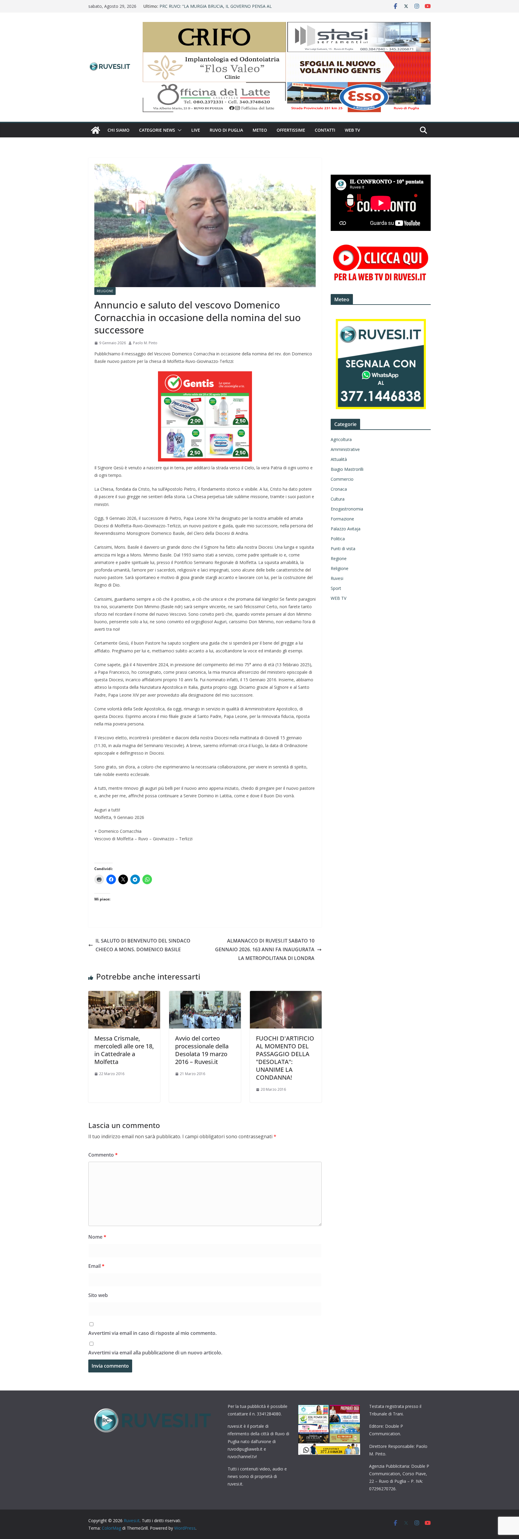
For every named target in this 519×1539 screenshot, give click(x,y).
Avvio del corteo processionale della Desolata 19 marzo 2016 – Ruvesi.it (202, 1050)
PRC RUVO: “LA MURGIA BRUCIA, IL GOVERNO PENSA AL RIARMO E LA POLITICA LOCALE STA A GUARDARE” (215, 9)
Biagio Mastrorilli (347, 469)
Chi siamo (118, 130)
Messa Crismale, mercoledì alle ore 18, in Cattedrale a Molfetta (124, 1050)
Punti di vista (343, 548)
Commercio (342, 479)
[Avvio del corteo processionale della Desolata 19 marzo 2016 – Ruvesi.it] (205, 995)
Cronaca (339, 489)
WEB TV (352, 130)
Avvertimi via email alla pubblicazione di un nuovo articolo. (155, 1352)
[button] (178, 130)
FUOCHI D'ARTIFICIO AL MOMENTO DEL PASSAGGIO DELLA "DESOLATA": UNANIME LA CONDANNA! (285, 1057)
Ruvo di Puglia (226, 130)
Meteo (260, 130)
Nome (97, 1237)
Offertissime (291, 130)
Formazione (342, 519)
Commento (103, 1154)
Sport (336, 588)
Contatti (325, 130)
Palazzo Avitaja (345, 529)
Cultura (337, 499)
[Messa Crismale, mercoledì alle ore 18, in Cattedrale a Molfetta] (124, 995)
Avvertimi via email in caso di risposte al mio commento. (152, 1333)
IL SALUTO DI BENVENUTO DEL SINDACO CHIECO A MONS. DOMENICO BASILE (143, 945)
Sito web (98, 1295)
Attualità (339, 459)
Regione (339, 558)
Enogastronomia (347, 509)
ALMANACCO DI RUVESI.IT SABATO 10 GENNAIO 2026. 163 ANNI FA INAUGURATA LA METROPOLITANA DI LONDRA (264, 949)
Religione (105, 291)
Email (96, 1266)
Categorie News (157, 130)
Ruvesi (337, 578)
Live (195, 130)
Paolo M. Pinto (145, 342)
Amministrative (345, 449)
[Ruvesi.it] (95, 130)
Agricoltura (341, 439)
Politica (338, 538)
